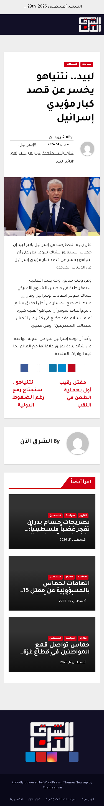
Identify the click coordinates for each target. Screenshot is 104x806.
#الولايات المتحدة (57, 153)
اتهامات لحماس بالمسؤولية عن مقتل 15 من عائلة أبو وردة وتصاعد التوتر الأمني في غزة (55, 595)
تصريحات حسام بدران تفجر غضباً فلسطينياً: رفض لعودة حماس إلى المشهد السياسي (57, 533)
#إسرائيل (27, 145)
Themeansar (52, 788)
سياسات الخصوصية (61, 800)
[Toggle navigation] (10, 24)
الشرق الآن (58, 138)
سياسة (86, 64)
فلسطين (71, 64)
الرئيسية (88, 800)
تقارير (83, 515)
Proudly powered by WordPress (37, 783)
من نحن (34, 800)
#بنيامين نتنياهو (25, 153)
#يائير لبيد (64, 162)
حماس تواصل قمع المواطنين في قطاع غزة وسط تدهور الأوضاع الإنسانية (56, 656)
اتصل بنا (16, 800)
